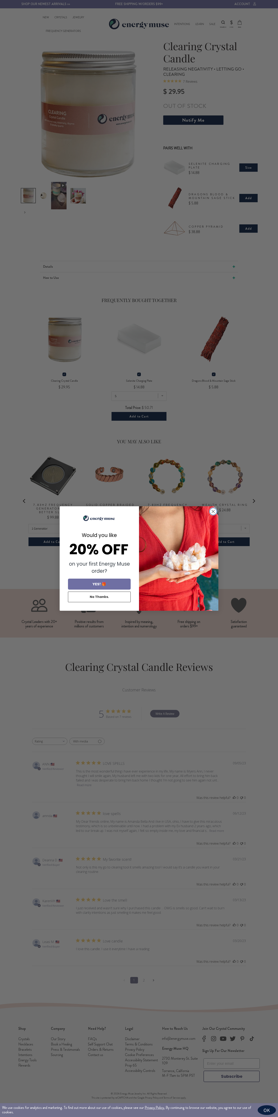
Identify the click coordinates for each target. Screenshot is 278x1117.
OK (267, 1110)
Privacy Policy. (155, 1107)
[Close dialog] (213, 511)
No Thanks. (99, 596)
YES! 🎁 (99, 584)
